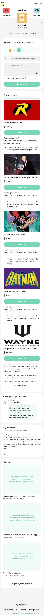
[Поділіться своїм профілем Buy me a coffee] (41, 21)
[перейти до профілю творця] (22, 17)
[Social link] (4, 454)
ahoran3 (22, 25)
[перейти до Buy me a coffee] (2, 4)
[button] (41, 4)
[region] (22, 63)
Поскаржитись (34, 610)
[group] (22, 126)
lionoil (10, 402)
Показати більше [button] (20, 385)
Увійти (35, 4)
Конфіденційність (11, 610)
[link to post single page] (22, 482)
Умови (23, 610)
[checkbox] (14, 78)
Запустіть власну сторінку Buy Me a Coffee (21, 613)
